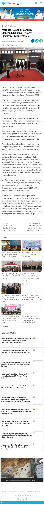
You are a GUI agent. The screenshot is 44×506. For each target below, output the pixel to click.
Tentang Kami (12, 492)
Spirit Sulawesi (12, 45)
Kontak (37, 492)
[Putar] (3, 480)
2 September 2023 (17, 41)
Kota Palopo (12, 26)
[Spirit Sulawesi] (10, 4)
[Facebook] (17, 499)
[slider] (20, 480)
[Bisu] (37, 480)
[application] (22, 470)
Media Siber (30, 492)
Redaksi (21, 492)
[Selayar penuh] (41, 480)
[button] (22, 470)
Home (4, 26)
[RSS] (26, 499)
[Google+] (20, 499)
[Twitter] (23, 499)
